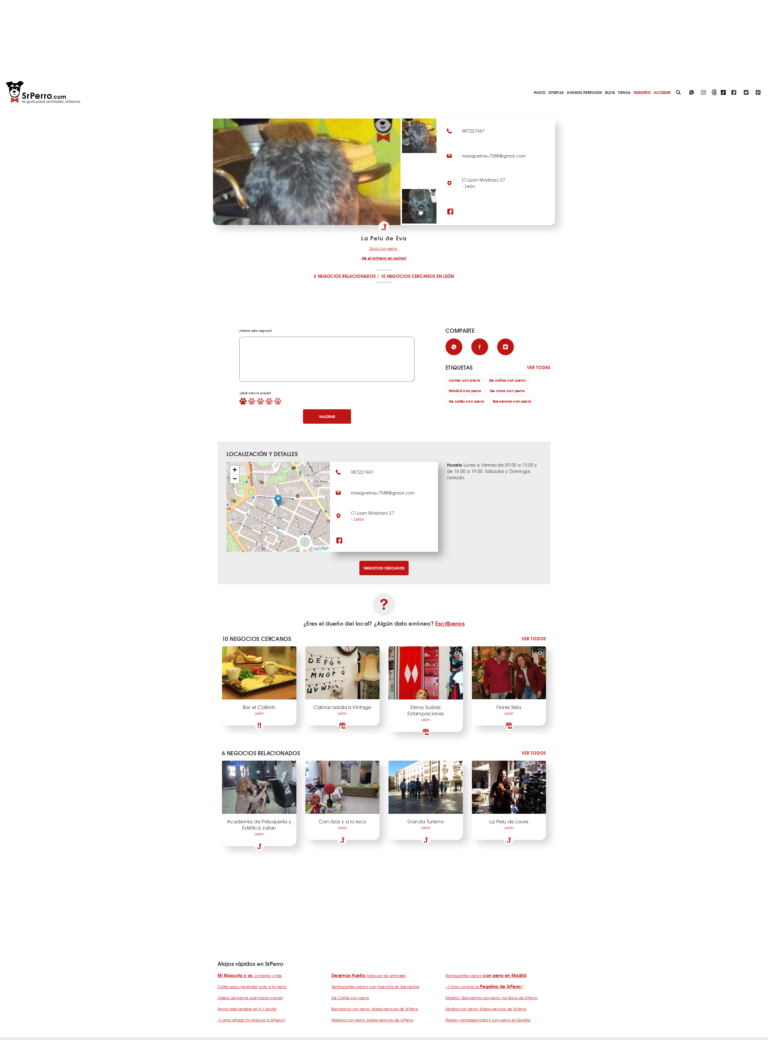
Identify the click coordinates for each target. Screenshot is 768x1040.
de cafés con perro (466, 401)
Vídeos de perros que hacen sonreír (250, 997)
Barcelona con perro (512, 401)
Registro (642, 92)
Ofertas (556, 92)
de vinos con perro (507, 390)
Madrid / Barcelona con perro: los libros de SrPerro (492, 997)
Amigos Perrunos (584, 92)
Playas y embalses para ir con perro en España (488, 1020)
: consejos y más (250, 975)
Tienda (624, 92)
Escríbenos (450, 623)
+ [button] (235, 469)
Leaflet (321, 548)
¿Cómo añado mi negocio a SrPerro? (252, 1020)
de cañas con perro (507, 380)
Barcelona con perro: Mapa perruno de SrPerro (375, 1008)
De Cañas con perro (350, 997)
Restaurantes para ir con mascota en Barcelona (375, 986)
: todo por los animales (369, 975)
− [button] (235, 478)
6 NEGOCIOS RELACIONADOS (345, 276)
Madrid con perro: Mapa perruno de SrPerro (486, 1008)
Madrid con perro (465, 390)
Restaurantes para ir (486, 975)
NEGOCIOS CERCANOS (384, 568)
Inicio (539, 92)
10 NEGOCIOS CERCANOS (408, 276)
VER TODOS (533, 639)
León (359, 519)
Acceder (662, 92)
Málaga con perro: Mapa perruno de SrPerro (372, 1020)
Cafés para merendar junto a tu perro (252, 986)
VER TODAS (538, 367)
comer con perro (464, 380)
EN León (445, 276)
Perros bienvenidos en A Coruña (247, 1008)
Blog (610, 92)
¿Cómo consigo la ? (484, 986)
